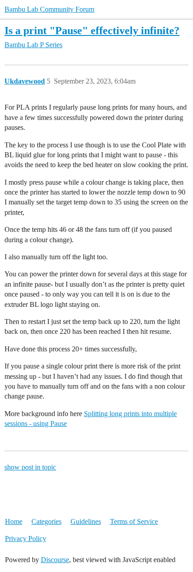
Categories (46, 521)
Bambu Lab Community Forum (49, 9)
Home (13, 521)
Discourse (55, 559)
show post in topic (30, 467)
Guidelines (85, 521)
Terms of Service (134, 521)
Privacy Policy (25, 538)
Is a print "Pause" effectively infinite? (92, 30)
